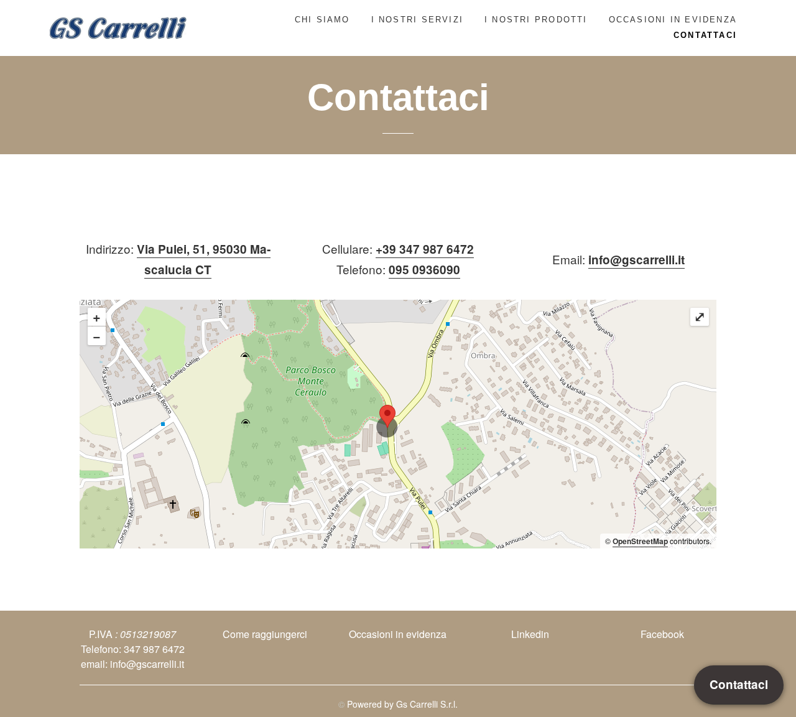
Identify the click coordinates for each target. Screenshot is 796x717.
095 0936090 (424, 269)
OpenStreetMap (640, 541)
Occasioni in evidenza (673, 19)
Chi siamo (322, 19)
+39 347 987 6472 (425, 249)
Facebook (662, 634)
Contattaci (705, 35)
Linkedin (530, 634)
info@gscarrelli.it (636, 259)
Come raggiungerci (265, 634)
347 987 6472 (154, 649)
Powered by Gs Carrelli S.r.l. (402, 704)
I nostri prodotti (536, 19)
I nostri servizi (417, 19)
